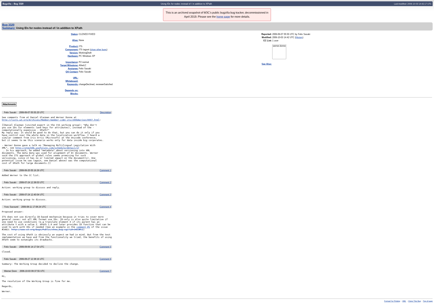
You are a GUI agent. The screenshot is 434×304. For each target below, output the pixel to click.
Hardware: (73, 56)
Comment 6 (105, 259)
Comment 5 (105, 247)
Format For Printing (392, 301)
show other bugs (99, 49)
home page (223, 16)
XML (404, 301)
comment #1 (83, 227)
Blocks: (74, 93)
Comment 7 (105, 271)
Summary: (8, 27)
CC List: (267, 40)
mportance (71, 62)
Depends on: (71, 90)
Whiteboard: (71, 81)
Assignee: (73, 68)
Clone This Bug (414, 301)
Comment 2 (105, 182)
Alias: (75, 40)
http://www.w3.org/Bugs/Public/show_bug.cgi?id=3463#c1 (47, 229)
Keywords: (72, 84)
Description (105, 112)
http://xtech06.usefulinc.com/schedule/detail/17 (47, 148)
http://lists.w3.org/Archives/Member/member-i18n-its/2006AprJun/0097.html (51, 120)
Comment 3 (105, 194)
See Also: (267, 64)
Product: (73, 46)
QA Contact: (72, 71)
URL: (75, 78)
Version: (74, 53)
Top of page (428, 301)
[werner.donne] (279, 46)
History (299, 37)
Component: (71, 49)
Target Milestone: (69, 65)
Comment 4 (105, 207)
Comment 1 (105, 170)
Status (74, 34)
